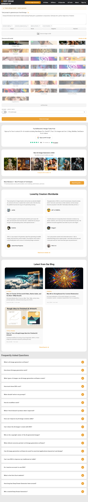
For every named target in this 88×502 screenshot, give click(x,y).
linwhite (13, 228)
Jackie (13, 210)
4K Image (4, 109)
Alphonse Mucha (35, 26)
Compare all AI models (43, 172)
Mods (32, 28)
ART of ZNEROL (55, 210)
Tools (70, 2)
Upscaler (61, 2)
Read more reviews (43, 252)
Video (45, 2)
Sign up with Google (45, 137)
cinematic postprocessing (21, 26)
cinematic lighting (6, 26)
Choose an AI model (7, 38)
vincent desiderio (46, 26)
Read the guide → (77, 183)
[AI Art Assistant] (28, 12)
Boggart (53, 228)
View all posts (43, 347)
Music (53, 2)
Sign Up (83, 2)
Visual (11, 28)
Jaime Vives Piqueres (17, 245)
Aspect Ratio (11, 109)
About (77, 2)
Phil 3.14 (53, 245)
